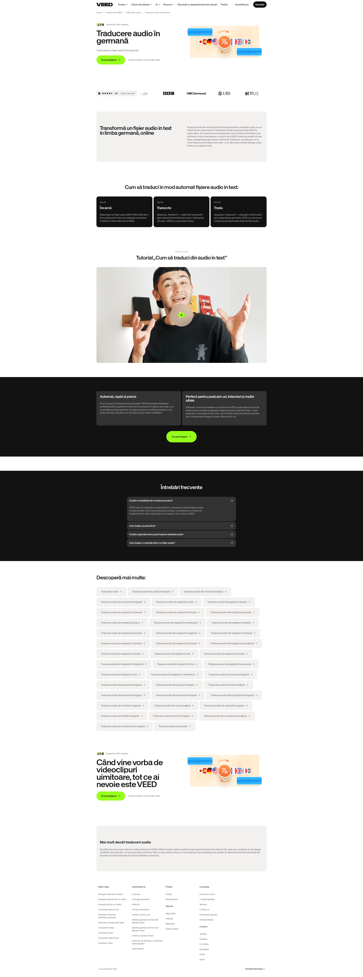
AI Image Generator (141, 899)
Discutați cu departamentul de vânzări (197, 4)
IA (157, 4)
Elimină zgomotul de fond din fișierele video (145, 929)
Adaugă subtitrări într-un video (112, 899)
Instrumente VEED (114, 12)
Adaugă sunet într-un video (110, 894)
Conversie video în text (108, 938)
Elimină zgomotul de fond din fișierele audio (145, 921)
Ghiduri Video (172, 929)
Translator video (105, 943)
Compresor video (106, 927)
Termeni (203, 904)
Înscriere (260, 4)
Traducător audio (133, 12)
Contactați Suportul (209, 914)
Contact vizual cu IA (141, 914)
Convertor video (105, 933)
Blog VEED (170, 913)
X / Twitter (204, 944)
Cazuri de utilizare (140, 4)
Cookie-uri (204, 909)
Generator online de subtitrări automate (107, 916)
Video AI (136, 904)
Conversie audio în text (108, 909)
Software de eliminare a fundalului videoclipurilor (147, 942)
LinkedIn (203, 939)
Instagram (204, 949)
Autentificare (242, 4)
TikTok (202, 954)
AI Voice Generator (140, 909)
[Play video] (181, 315)
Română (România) (254, 969)
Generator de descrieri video (111, 922)
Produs (121, 4)
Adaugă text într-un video (109, 904)
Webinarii (170, 923)
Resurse (167, 4)
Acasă (99, 12)
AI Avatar (136, 894)
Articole (169, 918)
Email (202, 959)
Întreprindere (172, 899)
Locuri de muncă (207, 894)
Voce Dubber (138, 948)
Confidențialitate (207, 899)
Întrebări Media (206, 920)
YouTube (203, 934)
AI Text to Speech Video (143, 935)
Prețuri (224, 4)
